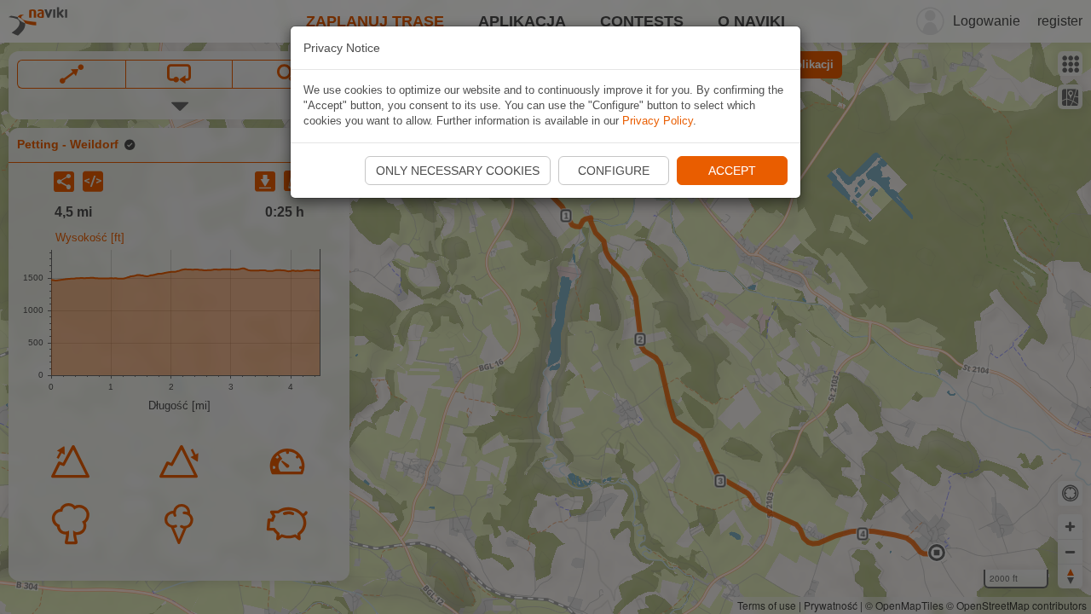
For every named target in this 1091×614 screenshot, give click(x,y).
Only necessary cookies (458, 170)
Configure (613, 170)
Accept (732, 170)
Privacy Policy (657, 120)
